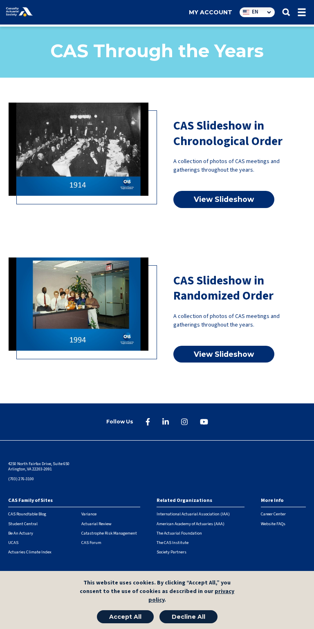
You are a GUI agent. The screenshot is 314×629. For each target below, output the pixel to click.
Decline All (188, 616)
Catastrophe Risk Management (109, 533)
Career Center (273, 514)
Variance (88, 514)
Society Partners (171, 552)
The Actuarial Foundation (179, 533)
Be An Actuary (20, 533)
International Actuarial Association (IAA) (193, 514)
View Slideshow (224, 199)
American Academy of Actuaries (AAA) (190, 524)
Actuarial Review (96, 524)
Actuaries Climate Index (30, 552)
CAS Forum (91, 542)
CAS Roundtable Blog (27, 514)
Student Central (23, 524)
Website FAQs (273, 524)
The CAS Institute (172, 542)
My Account (210, 12)
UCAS (13, 542)
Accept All (125, 616)
